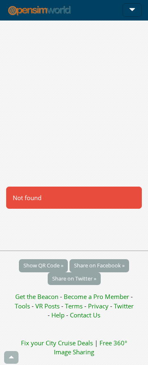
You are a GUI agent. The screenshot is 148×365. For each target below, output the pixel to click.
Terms (74, 306)
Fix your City (38, 343)
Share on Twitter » (74, 278)
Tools (23, 306)
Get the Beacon (36, 296)
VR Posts (48, 306)
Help (58, 315)
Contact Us (85, 315)
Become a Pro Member (97, 296)
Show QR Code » (43, 265)
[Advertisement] (74, 103)
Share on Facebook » (99, 265)
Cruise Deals (75, 343)
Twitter (124, 306)
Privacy (98, 306)
